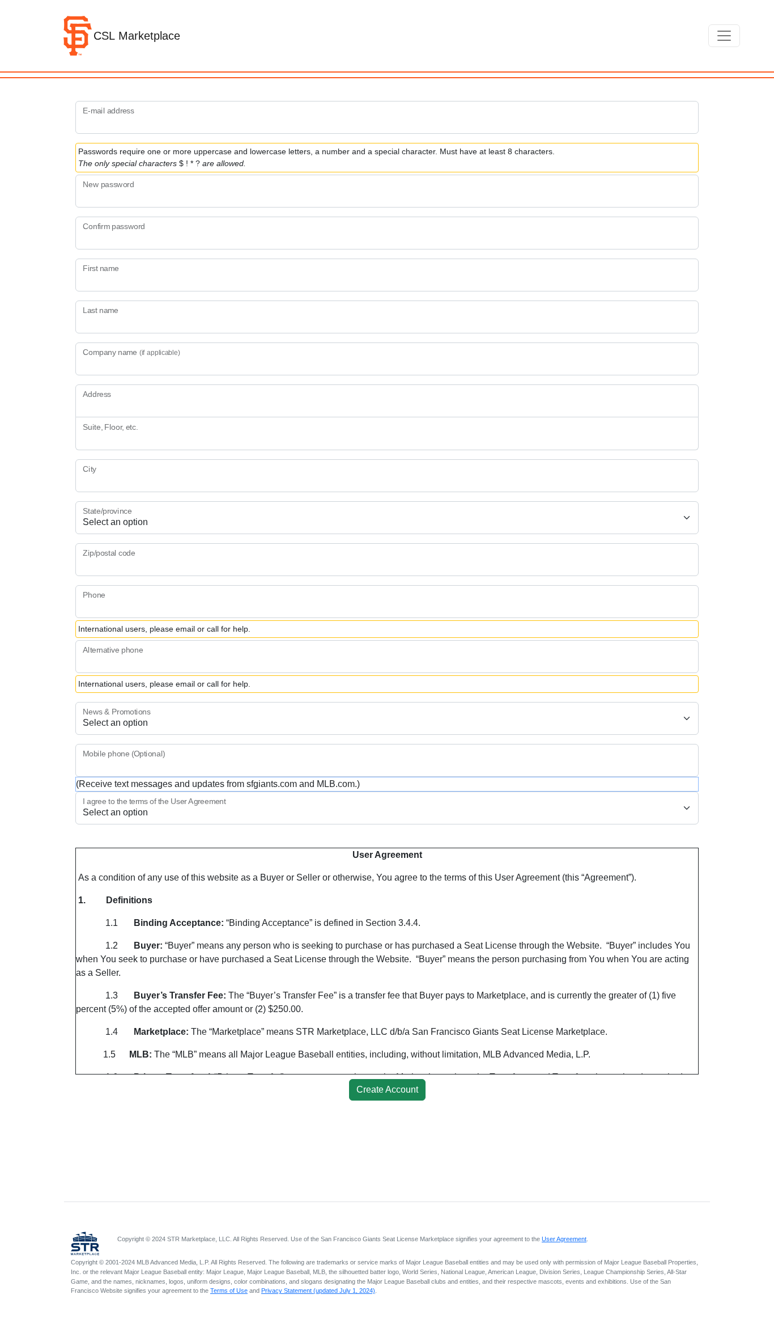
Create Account (387, 1089)
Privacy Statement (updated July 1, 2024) (318, 1290)
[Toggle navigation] (724, 35)
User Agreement (564, 1239)
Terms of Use (229, 1290)
